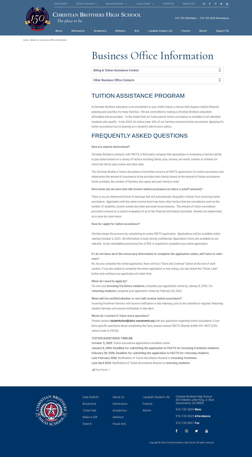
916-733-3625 (185, 416)
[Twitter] (221, 3)
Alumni (203, 30)
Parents (186, 30)
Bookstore (89, 403)
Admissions (78, 30)
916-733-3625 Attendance (214, 18)
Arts (136, 30)
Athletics (120, 30)
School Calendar (85, 3)
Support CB (222, 30)
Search (87, 423)
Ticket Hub (168, 3)
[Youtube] (227, 3)
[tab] (158, 70)
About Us (118, 397)
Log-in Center (143, 3)
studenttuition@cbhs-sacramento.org (132, 320)
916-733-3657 (185, 423)
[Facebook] (209, 3)
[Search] (204, 3)
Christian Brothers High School (180, 442)
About (58, 30)
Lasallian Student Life (160, 30)
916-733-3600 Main (185, 18)
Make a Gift (189, 3)
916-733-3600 (185, 409)
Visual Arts (119, 423)
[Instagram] (215, 3)
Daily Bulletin (60, 3)
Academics (100, 30)
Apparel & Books (115, 3)
